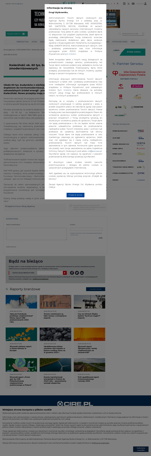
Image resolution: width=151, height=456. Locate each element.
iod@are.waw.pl (95, 151)
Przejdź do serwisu (75, 195)
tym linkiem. (70, 54)
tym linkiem (64, 90)
